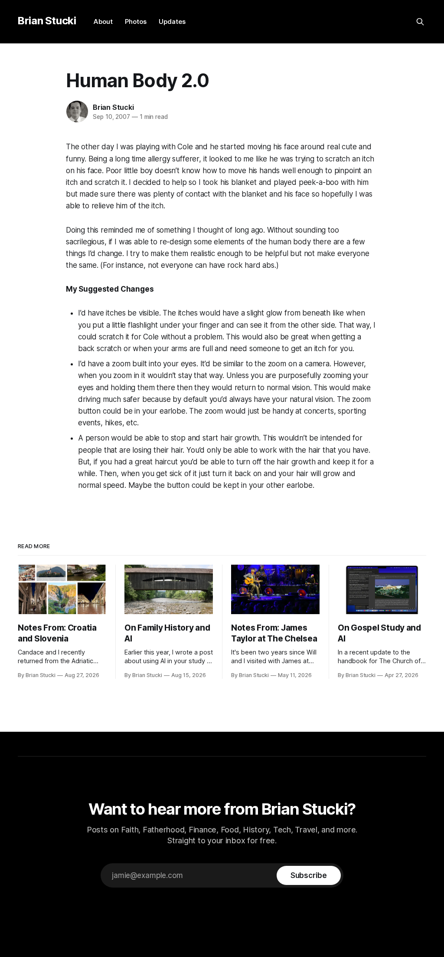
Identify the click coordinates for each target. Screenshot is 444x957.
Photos (136, 21)
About (103, 21)
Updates (172, 21)
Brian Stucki (47, 20)
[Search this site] (420, 22)
